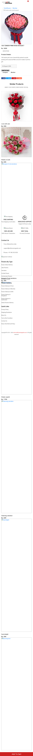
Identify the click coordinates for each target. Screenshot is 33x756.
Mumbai (15, 8)
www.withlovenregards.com (20, 332)
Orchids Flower (5, 273)
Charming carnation (6, 515)
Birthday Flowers (5, 279)
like (4, 78)
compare (5, 72)
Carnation (4, 270)
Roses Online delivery (7, 264)
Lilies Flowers (4, 267)
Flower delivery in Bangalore (5, 295)
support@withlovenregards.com (12, 248)
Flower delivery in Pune (7, 286)
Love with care (5, 124)
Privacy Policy (5, 309)
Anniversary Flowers (6, 276)
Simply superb (5, 397)
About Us (3, 315)
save (14, 78)
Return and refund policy (8, 323)
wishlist (13, 72)
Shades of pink (5, 160)
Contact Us (4, 321)
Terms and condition (7, 318)
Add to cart (5, 70)
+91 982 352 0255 (13, 252)
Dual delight (4, 634)
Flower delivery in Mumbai (8, 288)
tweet (9, 78)
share (20, 78)
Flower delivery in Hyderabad (5, 299)
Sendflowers (7, 8)
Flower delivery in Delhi (7, 291)
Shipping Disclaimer (6, 312)
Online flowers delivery (7, 302)
